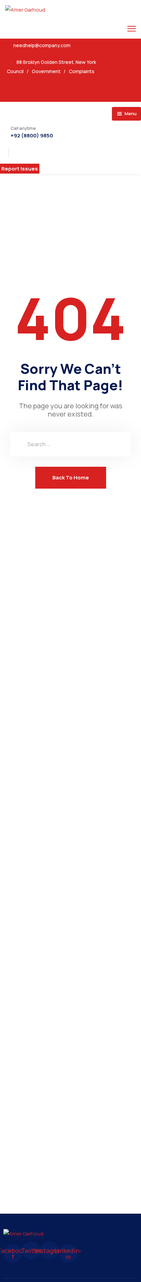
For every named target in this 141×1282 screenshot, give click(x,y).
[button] (19, 169)
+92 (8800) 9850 (32, 135)
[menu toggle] (131, 28)
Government (46, 71)
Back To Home (70, 477)
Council (15, 71)
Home (49, 209)
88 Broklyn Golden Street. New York (56, 62)
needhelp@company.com (41, 45)
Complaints (81, 71)
